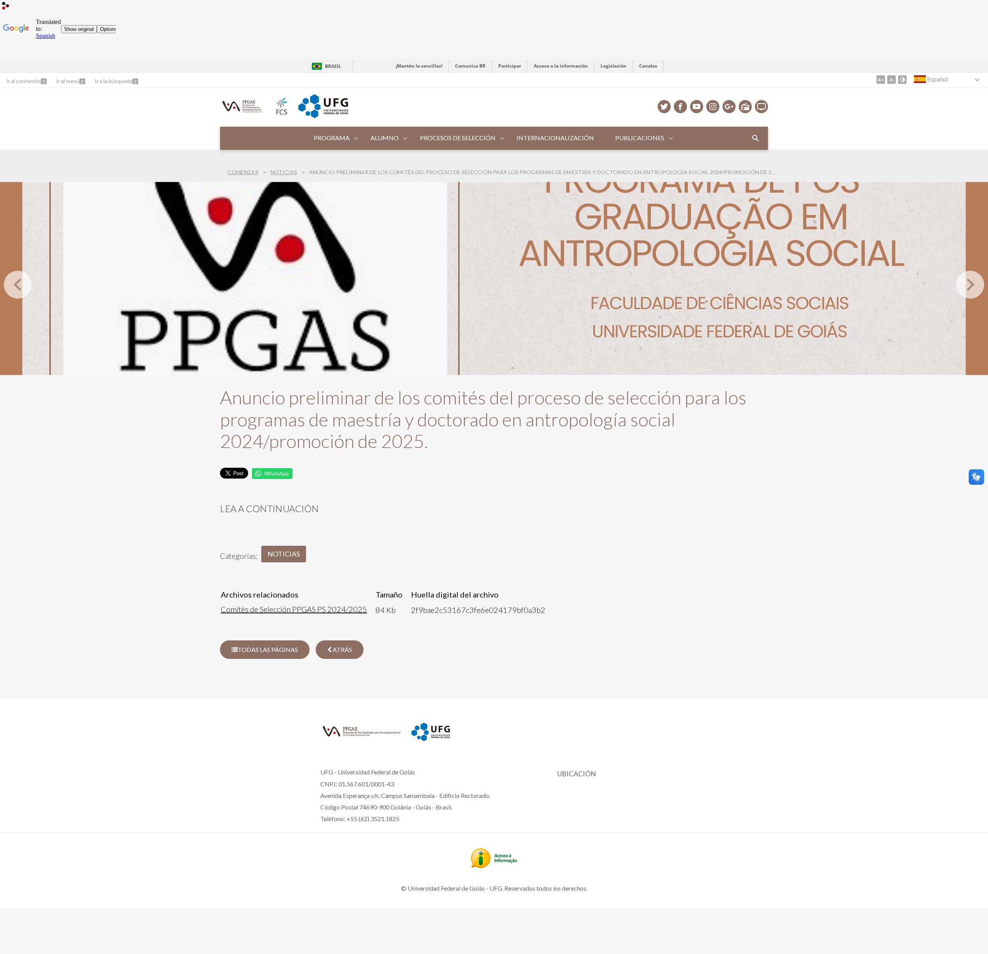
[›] (970, 285)
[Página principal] (242, 112)
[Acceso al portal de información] (494, 865)
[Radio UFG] (745, 106)
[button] (332, 138)
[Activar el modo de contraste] (902, 79)
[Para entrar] (6, 7)
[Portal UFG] (323, 115)
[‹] (18, 285)
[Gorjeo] (664, 106)
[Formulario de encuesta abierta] (755, 138)
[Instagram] (712, 106)
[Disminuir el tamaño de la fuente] (891, 79)
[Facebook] (680, 106)
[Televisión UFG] (761, 106)
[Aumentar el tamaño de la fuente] (880, 79)
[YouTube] (696, 106)
